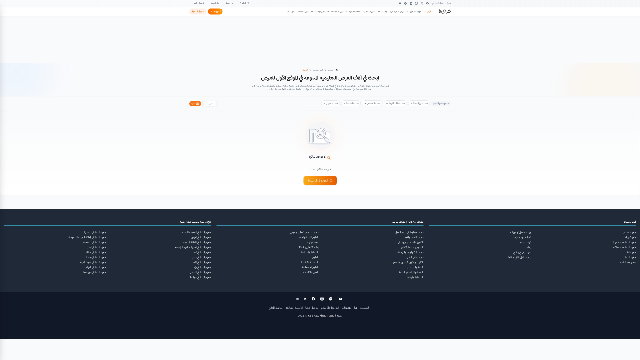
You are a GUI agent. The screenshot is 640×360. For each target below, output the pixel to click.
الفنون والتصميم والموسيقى (410, 242)
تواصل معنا (215, 3)
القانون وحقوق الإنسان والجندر (408, 262)
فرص (429, 11)
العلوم (315, 258)
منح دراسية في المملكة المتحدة (197, 242)
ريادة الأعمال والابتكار (308, 248)
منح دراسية (630, 258)
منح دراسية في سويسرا (95, 232)
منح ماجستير (629, 232)
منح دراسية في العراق (96, 268)
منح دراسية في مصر (201, 258)
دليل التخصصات (337, 11)
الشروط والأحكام (330, 307)
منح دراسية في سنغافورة (94, 242)
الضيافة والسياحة (309, 252)
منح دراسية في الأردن (201, 238)
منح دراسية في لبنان (96, 248)
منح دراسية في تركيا (202, 268)
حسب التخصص (373, 103)
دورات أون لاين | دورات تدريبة (408, 222)
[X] (422, 3)
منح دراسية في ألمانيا (201, 262)
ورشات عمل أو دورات (520, 232)
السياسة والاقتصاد (309, 262)
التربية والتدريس (416, 268)
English (243, 3)
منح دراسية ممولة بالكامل (623, 248)
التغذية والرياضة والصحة (411, 272)
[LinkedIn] (411, 3)
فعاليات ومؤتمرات (522, 238)
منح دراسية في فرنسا (96, 258)
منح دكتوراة (630, 238)
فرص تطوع (525, 242)
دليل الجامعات (303, 11)
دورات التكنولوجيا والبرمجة (411, 252)
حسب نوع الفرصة (420, 103)
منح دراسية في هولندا (200, 278)
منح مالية (631, 252)
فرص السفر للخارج (397, 11)
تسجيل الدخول (197, 11)
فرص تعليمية (317, 69)
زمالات (528, 248)
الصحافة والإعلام (415, 278)
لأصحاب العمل (198, 3)
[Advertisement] (320, 352)
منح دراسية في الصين (200, 272)
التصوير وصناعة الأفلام (412, 248)
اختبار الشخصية (370, 11)
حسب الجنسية (352, 103)
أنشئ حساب (215, 11)
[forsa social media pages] (340, 299)
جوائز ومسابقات (628, 262)
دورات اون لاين (415, 11)
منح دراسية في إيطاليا (96, 252)
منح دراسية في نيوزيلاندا (94, 272)
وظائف (384, 11)
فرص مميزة (630, 222)
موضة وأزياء (312, 242)
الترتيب (211, 103)
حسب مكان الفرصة (397, 103)
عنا (356, 307)
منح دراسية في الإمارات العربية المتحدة (193, 248)
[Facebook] (427, 3)
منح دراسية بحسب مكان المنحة (195, 222)
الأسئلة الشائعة (294, 307)
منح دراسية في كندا (202, 252)
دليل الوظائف (319, 11)
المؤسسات (290, 11)
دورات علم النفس (415, 258)
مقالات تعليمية (354, 11)
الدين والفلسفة (310, 272)
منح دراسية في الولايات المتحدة (196, 232)
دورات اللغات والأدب (414, 238)
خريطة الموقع (276, 307)
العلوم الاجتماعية (310, 268)
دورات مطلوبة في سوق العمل (409, 232)
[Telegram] (405, 3)
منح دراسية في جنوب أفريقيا (92, 262)
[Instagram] (416, 3)
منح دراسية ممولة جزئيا (624, 242)
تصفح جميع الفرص (441, 103)
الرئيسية (365, 307)
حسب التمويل (332, 103)
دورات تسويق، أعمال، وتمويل (304, 232)
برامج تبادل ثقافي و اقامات (518, 258)
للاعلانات (347, 307)
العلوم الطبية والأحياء (308, 238)
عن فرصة (229, 3)
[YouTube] (400, 3)
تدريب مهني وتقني (522, 252)
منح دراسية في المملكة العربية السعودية (87, 238)
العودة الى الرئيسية (318, 180)
